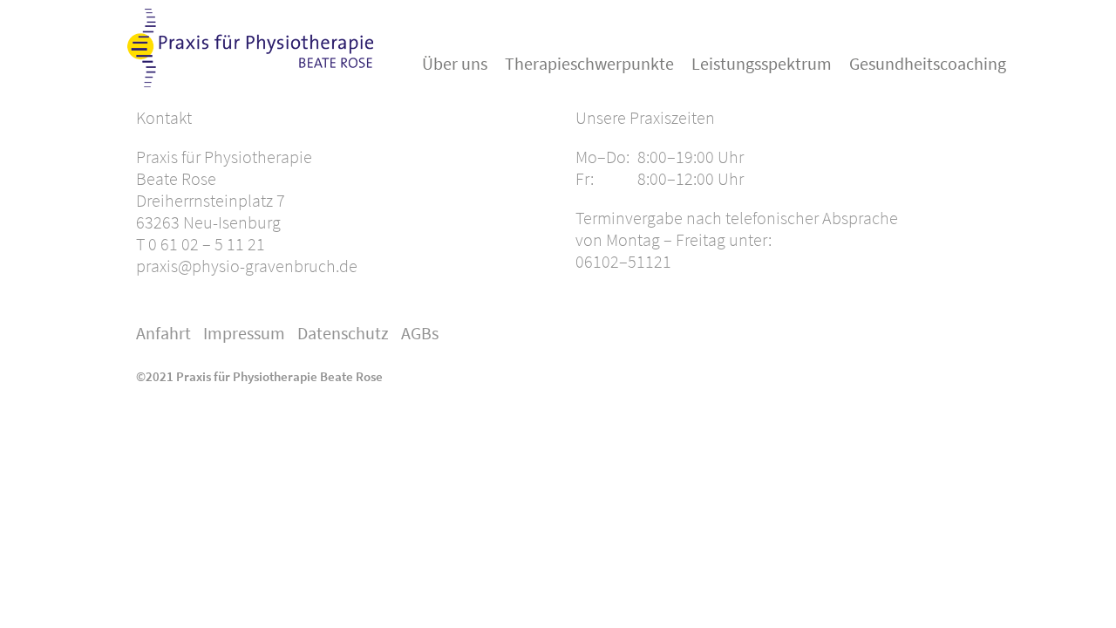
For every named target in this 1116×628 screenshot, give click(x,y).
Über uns (454, 63)
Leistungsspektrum (761, 63)
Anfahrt (163, 333)
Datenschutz (343, 333)
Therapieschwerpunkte (589, 63)
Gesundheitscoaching (927, 63)
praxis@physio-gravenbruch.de (246, 265)
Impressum (244, 333)
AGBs (420, 333)
